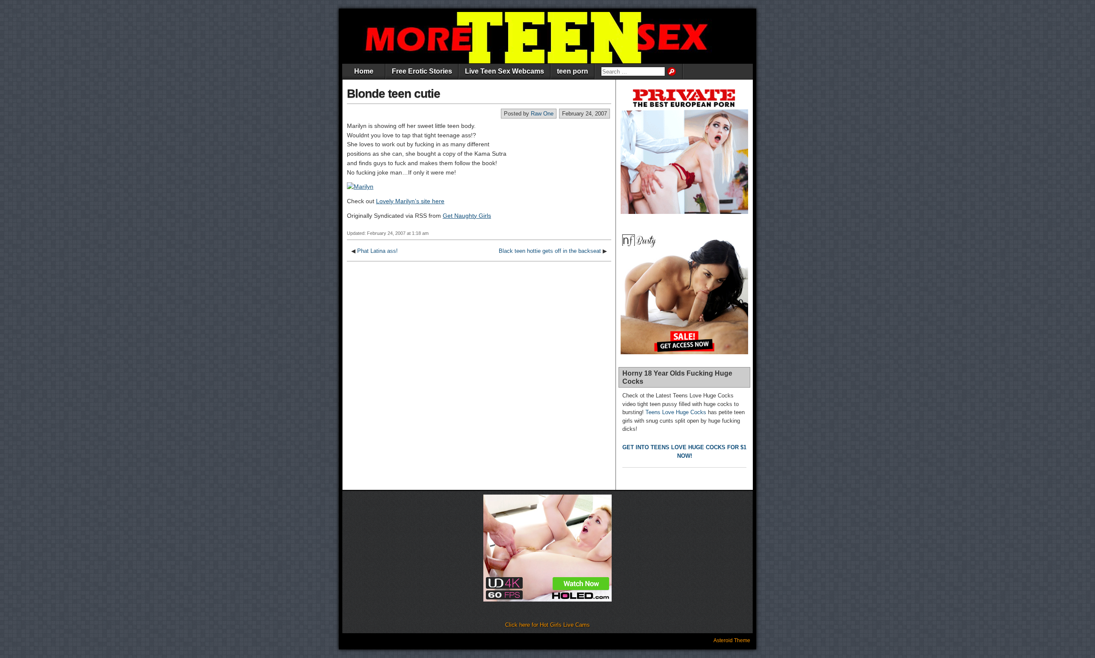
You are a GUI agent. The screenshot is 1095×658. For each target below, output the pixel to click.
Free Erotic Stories (422, 71)
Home (363, 71)
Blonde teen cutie (393, 93)
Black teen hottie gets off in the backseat (550, 251)
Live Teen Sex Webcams (504, 71)
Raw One (542, 113)
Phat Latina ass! (377, 251)
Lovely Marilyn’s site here (410, 201)
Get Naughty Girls (467, 215)
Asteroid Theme (731, 640)
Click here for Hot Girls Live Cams (547, 625)
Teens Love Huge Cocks (675, 412)
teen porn (572, 71)
